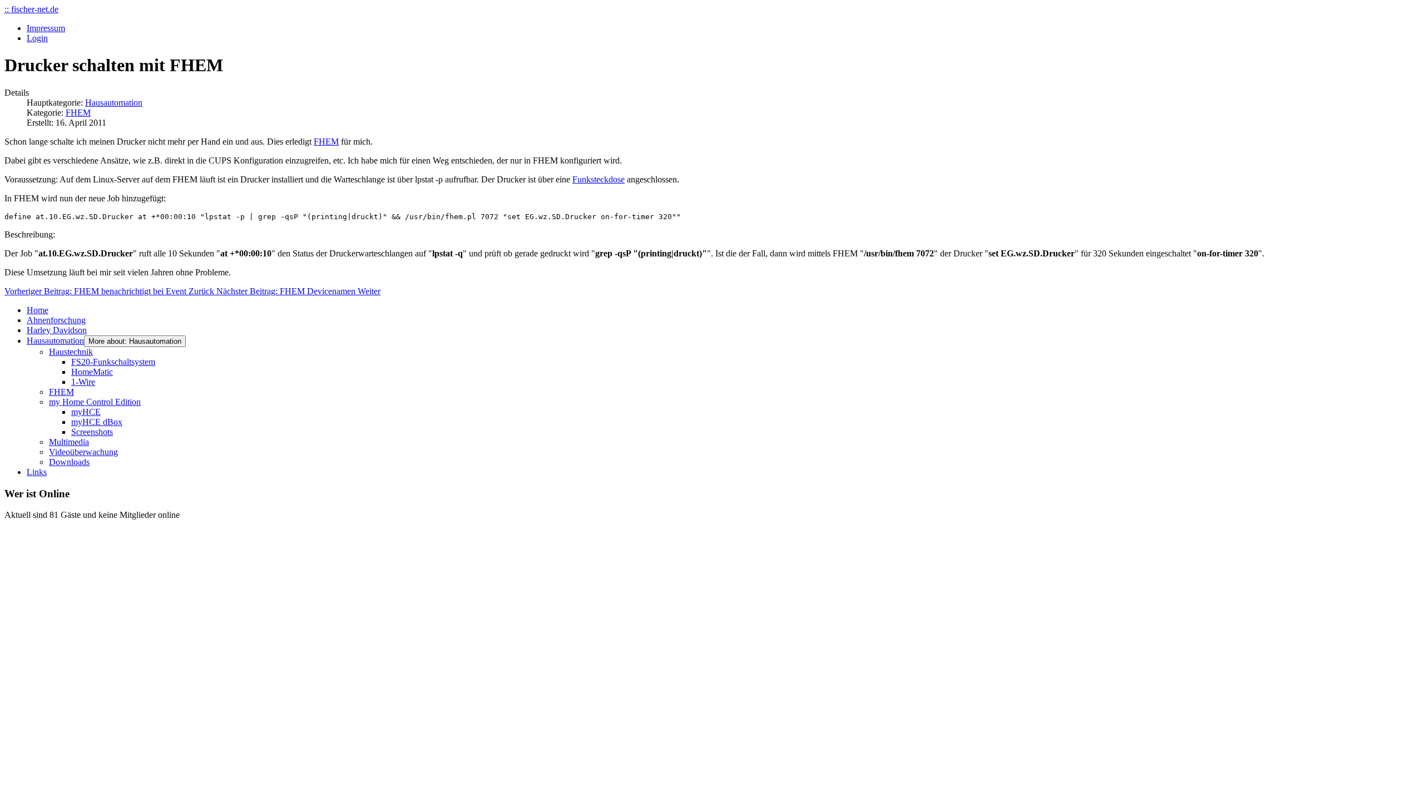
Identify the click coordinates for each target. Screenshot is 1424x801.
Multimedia (69, 442)
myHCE (86, 412)
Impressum (46, 28)
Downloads (69, 462)
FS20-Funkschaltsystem (113, 362)
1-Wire (83, 382)
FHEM (78, 112)
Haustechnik (71, 352)
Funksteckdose (598, 179)
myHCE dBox (96, 422)
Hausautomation (113, 102)
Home (37, 310)
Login (37, 38)
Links (37, 472)
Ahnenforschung (56, 320)
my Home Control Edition (95, 402)
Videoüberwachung (83, 452)
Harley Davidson (57, 330)
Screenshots (92, 432)
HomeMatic (92, 372)
